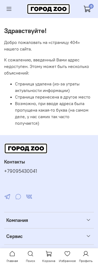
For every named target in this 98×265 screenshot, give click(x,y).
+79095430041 (20, 171)
